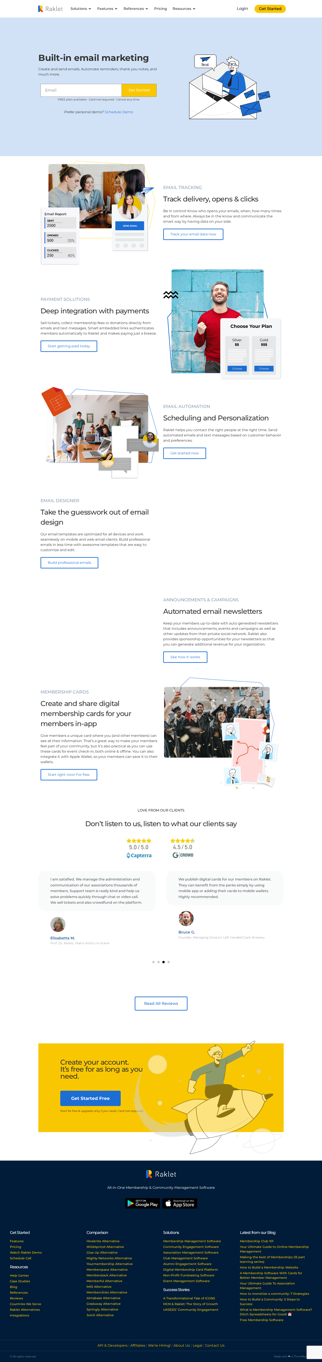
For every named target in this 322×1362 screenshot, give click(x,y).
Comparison (97, 1232)
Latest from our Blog (257, 1232)
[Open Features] (116, 8)
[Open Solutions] (90, 8)
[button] (153, 962)
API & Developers (112, 1345)
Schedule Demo (119, 112)
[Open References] (147, 8)
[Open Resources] (194, 8)
